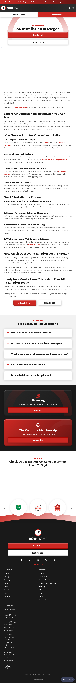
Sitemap (49, 677)
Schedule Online (24, 303)
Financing (38, 410)
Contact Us (42, 600)
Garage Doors (8, 593)
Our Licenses (38, 565)
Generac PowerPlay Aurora (47, 580)
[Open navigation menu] (73, 8)
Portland (7, 145)
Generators (7, 590)
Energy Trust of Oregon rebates (54, 160)
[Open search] (69, 8)
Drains (6, 583)
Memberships (38, 440)
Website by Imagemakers (38, 679)
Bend (61, 143)
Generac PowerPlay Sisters (47, 583)
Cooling (6, 577)
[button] (5, 509)
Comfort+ (42, 573)
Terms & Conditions (30, 677)
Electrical (6, 587)
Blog (40, 593)
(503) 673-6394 (20, 107)
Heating (6, 573)
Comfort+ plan (34, 245)
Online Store (43, 577)
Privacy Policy (40, 677)
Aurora (46, 143)
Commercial (7, 597)
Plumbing (7, 580)
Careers (41, 597)
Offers (41, 590)
